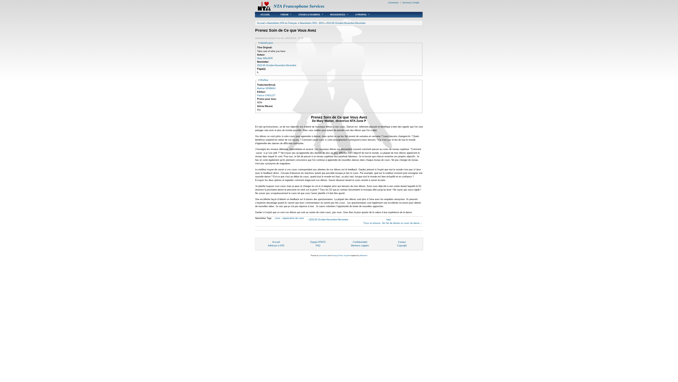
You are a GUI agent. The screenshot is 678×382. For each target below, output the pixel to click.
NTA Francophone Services (298, 6)
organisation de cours (293, 218)
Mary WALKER (265, 58)
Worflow (264, 80)
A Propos (358, 14)
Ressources (335, 14)
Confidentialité (360, 242)
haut (388, 219)
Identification (266, 43)
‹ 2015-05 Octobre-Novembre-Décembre (328, 219)
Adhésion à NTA (276, 245)
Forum (281, 14)
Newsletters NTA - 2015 (312, 23)
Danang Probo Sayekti (340, 255)
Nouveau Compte (410, 2)
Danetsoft (323, 255)
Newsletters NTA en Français (282, 23)
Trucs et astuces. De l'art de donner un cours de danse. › (392, 223)
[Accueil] (264, 9)
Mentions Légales (360, 245)
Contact (402, 242)
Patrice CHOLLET (266, 95)
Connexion (393, 2)
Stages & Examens (306, 14)
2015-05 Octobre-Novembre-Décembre (345, 23)
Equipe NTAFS (318, 242)
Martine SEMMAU (266, 88)
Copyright (402, 245)
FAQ (318, 245)
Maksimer (363, 255)
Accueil (265, 14)
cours (277, 218)
